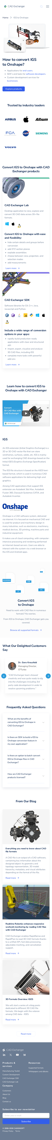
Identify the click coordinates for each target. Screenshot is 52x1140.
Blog (4, 1098)
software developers (35, 74)
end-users (27, 70)
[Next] (48, 676)
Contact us (7, 1101)
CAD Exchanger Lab (10, 1082)
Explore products (14, 88)
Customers (7, 1091)
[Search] (41, 6)
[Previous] (3, 676)
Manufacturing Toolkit (11, 1071)
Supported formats (36, 1068)
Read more (26, 1033)
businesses (12, 80)
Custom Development (11, 1074)
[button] (26, 722)
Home (5, 17)
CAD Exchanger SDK (11, 1078)
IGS (5, 439)
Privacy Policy (8, 1131)
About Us (6, 1094)
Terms (17, 1131)
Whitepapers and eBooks (38, 1071)
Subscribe (26, 1121)
